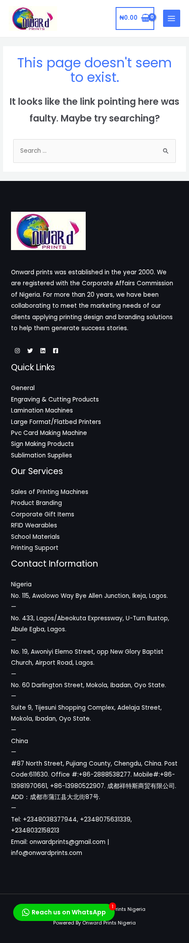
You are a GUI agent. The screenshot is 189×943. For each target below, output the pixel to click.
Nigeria (21, 584)
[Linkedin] (42, 350)
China (19, 741)
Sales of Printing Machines (49, 492)
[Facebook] (55, 350)
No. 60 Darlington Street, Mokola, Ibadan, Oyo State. (88, 685)
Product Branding (36, 503)
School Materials (35, 537)
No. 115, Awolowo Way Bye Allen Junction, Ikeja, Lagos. (89, 596)
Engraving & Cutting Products (55, 399)
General (23, 388)
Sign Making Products (42, 444)
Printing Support (34, 548)
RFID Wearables (34, 525)
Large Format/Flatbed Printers (56, 422)
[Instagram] (17, 350)
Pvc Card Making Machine (49, 433)
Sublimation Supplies (41, 455)
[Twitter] (30, 350)
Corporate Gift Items (42, 514)
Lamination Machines (42, 410)
